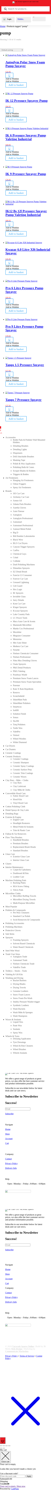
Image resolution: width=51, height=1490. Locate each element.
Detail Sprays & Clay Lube (17, 810)
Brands (8, 491)
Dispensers (17, 453)
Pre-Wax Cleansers (21, 912)
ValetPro (16, 731)
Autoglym (17, 515)
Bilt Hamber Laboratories (24, 536)
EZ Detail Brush (20, 571)
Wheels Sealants (20, 1053)
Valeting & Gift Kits (14, 974)
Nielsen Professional (21, 657)
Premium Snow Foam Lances (25, 678)
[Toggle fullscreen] (4, 1445)
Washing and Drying (14, 978)
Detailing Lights (20, 449)
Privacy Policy (11, 1163)
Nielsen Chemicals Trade (23, 964)
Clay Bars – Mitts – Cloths (16, 780)
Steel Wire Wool (12, 950)
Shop (7, 1134)
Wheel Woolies (19, 739)
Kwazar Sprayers (20, 611)
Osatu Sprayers (19, 664)
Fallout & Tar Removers (15, 834)
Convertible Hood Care (15, 793)
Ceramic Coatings (13, 753)
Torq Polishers (19, 724)
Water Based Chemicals (23, 947)
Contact (8, 1159)
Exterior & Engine (13, 817)
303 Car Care (18, 493)
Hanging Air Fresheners (23, 480)
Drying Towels (19, 987)
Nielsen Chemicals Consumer (25, 653)
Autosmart (17, 522)
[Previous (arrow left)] (1, 1448)
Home (2, 26)
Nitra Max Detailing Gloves (25, 660)
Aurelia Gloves (19, 508)
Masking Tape (19, 460)
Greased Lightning (21, 582)
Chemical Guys (19, 554)
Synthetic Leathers (21, 1005)
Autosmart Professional (23, 525)
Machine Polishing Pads (15, 880)
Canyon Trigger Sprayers (24, 547)
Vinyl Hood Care (20, 803)
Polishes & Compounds (15, 910)
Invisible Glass (19, 596)
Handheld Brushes (21, 840)
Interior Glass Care (21, 860)
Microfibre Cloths (13, 893)
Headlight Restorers (21, 823)
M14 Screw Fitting (21, 886)
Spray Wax (17, 1032)
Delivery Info (11, 1168)
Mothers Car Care (20, 646)
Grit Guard (17, 586)
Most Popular (11, 906)
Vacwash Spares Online (23, 1346)
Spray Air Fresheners (22, 487)
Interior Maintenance (14, 867)
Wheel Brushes (19, 1049)
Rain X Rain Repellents (23, 689)
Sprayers (9, 937)
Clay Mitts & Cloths (21, 790)
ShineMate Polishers (21, 703)
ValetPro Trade (19, 967)
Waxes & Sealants (13, 1019)
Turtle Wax (17, 728)
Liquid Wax (18, 1022)
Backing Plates (19, 883)
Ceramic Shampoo (21, 762)
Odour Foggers (19, 484)
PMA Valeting (19, 671)
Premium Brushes (20, 843)
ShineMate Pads (20, 699)
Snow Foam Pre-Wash (22, 998)
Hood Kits (17, 799)
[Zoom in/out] (1, 1445)
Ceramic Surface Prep (22, 769)
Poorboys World (20, 675)
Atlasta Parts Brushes (22, 504)
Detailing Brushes (20, 446)
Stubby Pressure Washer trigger (26, 1002)
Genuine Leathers (20, 991)
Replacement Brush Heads (24, 847)
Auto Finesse (18, 511)
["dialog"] (25, 1469)
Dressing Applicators (22, 1038)
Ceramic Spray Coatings (23, 766)
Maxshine (17, 632)
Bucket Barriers (19, 980)
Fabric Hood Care (20, 796)
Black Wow (18, 539)
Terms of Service (27, 1356)
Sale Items (9, 934)
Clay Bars (17, 783)
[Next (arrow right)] (4, 1448)
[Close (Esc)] (9, 1445)
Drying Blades (19, 984)
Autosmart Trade (20, 960)
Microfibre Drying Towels (24, 899)
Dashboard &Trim (21, 873)
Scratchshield (18, 696)
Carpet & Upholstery (22, 870)
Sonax (15, 717)
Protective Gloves (13, 930)
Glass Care (10, 854)
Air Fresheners (11, 478)
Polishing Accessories (14, 923)
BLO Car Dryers (20, 543)
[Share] (6, 1445)
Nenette (16, 650)
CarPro (16, 550)
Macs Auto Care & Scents (24, 621)
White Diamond (20, 742)
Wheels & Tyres (12, 1036)
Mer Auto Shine (20, 643)
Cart (7, 1143)
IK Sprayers (18, 593)
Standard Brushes (20, 850)
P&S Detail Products (22, 667)
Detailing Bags (11, 813)
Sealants (16, 1029)
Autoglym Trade (20, 956)
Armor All (17, 500)
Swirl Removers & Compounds (26, 920)
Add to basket (16, 84)
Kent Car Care (19, 603)
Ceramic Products (13, 756)
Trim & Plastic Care (21, 830)
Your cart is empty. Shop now (12, 1486)
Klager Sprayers (20, 607)
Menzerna (17, 639)
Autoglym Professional (23, 518)
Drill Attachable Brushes (23, 456)
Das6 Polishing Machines (24, 564)
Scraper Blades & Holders (24, 471)
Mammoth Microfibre (22, 625)
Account (9, 1138)
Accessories (10, 437)
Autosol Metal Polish (22, 529)
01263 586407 (18, 1186)
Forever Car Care (20, 579)
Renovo (16, 692)
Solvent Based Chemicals (24, 943)
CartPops (15, 1489)
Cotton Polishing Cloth (15, 806)
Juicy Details (18, 600)
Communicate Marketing (16, 1351)
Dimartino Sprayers (21, 568)
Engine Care (18, 819)
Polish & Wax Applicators (24, 463)
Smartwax (17, 707)
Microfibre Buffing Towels (24, 896)
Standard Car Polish (21, 916)
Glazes (8, 864)
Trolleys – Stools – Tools (16, 971)
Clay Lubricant (19, 786)
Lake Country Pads (21, 614)
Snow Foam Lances (21, 994)
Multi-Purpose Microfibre (24, 903)
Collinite (16, 561)
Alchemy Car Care (21, 497)
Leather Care (18, 877)
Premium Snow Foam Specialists (27, 682)
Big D (15, 532)
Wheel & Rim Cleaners (23, 1046)
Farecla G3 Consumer (22, 575)
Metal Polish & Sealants (23, 827)
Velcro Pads (18, 890)
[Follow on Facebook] (7, 1368)
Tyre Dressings (19, 1042)
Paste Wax (17, 1025)
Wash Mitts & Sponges (23, 1012)
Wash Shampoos (20, 1016)
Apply (29, 1476)
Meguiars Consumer (21, 635)
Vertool (16, 735)
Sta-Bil (16, 721)
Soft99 (16, 710)
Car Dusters (10, 749)
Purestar (16, 685)
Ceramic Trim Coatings (23, 773)
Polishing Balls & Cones (23, 467)
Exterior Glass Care (21, 856)
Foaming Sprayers (21, 940)
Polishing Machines (13, 927)
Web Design (16, 1349)
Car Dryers (10, 746)
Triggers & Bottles (21, 474)
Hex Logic (17, 589)
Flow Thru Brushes (13, 837)
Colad (15, 557)
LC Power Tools (20, 618)
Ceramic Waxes (19, 777)
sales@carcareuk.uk (20, 1188)
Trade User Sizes (12, 954)
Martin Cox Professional (23, 628)
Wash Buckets (19, 1009)
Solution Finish (19, 714)
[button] (12, 79)
